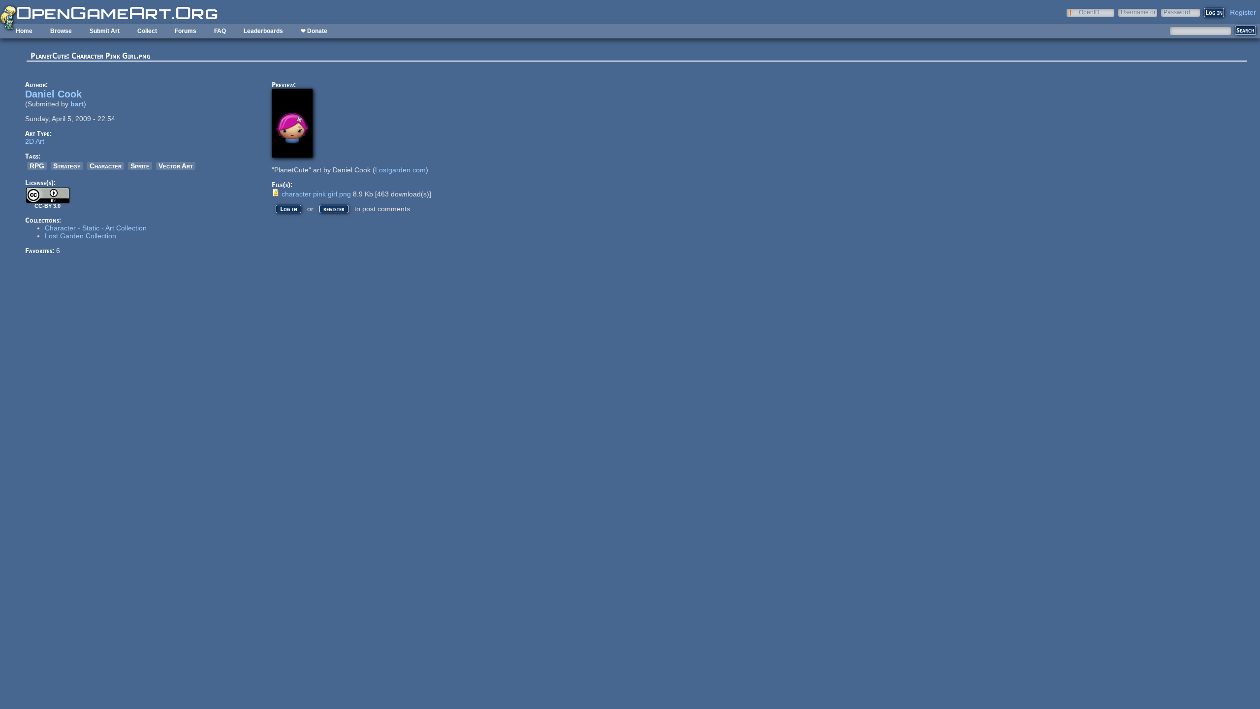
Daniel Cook (53, 94)
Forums (185, 31)
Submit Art (105, 31)
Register (1243, 12)
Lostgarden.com (400, 170)
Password (1177, 12)
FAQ (220, 31)
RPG (37, 166)
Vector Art (175, 166)
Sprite (140, 166)
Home (24, 31)
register (334, 209)
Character (106, 166)
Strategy (67, 166)
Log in (288, 209)
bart (77, 104)
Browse (61, 31)
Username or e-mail (1138, 12)
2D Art (34, 141)
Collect (147, 31)
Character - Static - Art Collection (96, 228)
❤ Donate (314, 31)
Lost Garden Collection (80, 236)
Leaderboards (263, 31)
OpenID (1089, 12)
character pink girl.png (316, 194)
